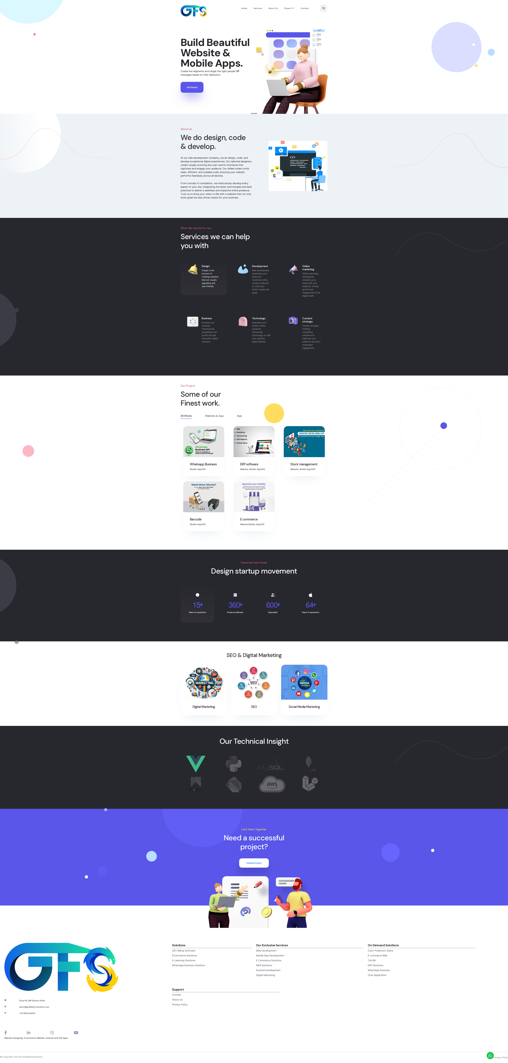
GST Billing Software (183, 950)
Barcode (195, 519)
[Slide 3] (256, 113)
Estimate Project (254, 863)
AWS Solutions (264, 965)
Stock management (303, 464)
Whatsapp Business (203, 464)
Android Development (268, 970)
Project (287, 8)
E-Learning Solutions (183, 960)
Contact (304, 8)
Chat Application (377, 975)
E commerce (249, 519)
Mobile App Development (270, 955)
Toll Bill (372, 960)
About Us (273, 8)
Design (206, 266)
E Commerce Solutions (268, 960)
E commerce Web (377, 955)
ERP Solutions (375, 965)
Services (257, 8)
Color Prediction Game (380, 950)
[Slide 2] (254, 113)
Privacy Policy (180, 1004)
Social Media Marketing (304, 707)
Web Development (266, 950)
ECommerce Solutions (184, 955)
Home (244, 8)
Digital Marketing (265, 975)
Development (260, 266)
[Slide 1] (252, 113)
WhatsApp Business (379, 970)
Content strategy (307, 320)
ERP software (249, 464)
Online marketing (308, 268)
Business (207, 318)
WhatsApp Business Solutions (188, 965)
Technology (259, 318)
